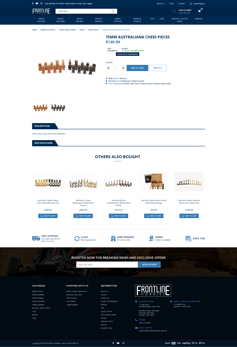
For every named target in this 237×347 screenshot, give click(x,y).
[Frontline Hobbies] (41, 11)
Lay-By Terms (106, 311)
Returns (104, 324)
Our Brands (71, 301)
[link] (33, 3)
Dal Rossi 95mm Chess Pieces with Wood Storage (154, 201)
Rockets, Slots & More (180, 20)
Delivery (104, 304)
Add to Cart (137, 68)
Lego (34, 318)
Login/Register (72, 304)
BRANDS (198, 19)
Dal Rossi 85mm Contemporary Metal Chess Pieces (118, 202)
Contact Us (105, 298)
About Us (160, 3)
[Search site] (113, 11)
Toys (152, 19)
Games (35, 314)
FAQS (171, 3)
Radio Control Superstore (76, 291)
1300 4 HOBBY (185, 10)
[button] (158, 68)
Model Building (60, 20)
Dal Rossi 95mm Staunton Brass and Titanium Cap (189, 201)
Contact (182, 3)
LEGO (162, 19)
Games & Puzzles (137, 20)
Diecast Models (98, 20)
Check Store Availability (127, 54)
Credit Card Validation (109, 301)
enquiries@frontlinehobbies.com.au (153, 330)
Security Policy (106, 328)
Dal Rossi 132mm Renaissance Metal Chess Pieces (83, 202)
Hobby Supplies (118, 20)
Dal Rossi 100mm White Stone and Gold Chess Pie (48, 201)
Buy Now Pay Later (74, 294)
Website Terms (107, 321)
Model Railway (79, 20)
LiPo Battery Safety (108, 314)
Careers (104, 294)
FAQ (102, 308)
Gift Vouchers (71, 298)
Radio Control (41, 20)
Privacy (103, 318)
